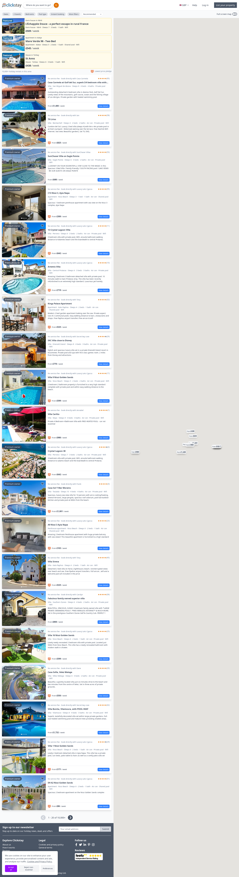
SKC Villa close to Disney (60, 340)
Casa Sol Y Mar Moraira (59, 488)
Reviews (6, 850)
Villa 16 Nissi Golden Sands (61, 635)
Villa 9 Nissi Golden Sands (60, 377)
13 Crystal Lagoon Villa (59, 229)
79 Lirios (52, 119)
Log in (205, 5)
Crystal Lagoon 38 (56, 451)
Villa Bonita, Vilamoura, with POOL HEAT (68, 709)
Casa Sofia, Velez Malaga (60, 672)
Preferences (48, 868)
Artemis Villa (54, 266)
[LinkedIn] (84, 844)
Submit (105, 829)
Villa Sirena (53, 561)
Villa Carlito (53, 414)
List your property (225, 5)
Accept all (11, 868)
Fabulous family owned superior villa (66, 598)
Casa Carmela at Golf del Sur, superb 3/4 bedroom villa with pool (77, 82)
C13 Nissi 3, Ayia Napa (59, 193)
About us (6, 844)
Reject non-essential (29, 868)
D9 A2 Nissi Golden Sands (60, 782)
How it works (8, 847)
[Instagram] (93, 844)
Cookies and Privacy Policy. (39, 861)
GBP (184, 5)
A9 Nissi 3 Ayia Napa (58, 524)
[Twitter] (80, 844)
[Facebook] (76, 844)
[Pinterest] (89, 844)
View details (104, 106)
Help (194, 5)
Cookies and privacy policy (51, 844)
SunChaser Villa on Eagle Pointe (63, 156)
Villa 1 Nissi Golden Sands (60, 746)
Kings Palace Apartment (60, 303)
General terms (45, 847)
